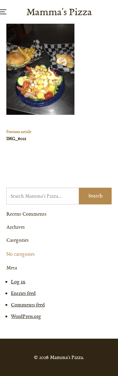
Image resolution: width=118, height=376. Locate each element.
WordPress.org (26, 316)
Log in (18, 281)
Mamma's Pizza (59, 12)
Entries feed (23, 293)
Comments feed (28, 304)
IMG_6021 (16, 138)
